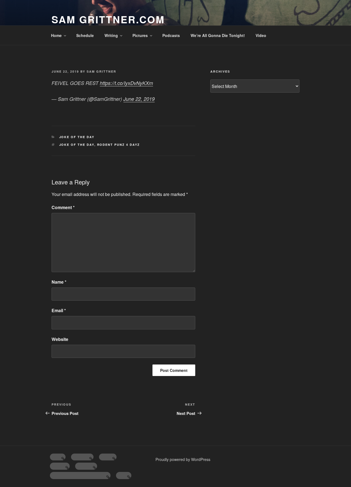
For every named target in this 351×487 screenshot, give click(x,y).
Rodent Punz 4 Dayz (118, 145)
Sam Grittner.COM (108, 19)
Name (59, 282)
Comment (63, 207)
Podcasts (171, 35)
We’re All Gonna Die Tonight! (218, 35)
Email (59, 310)
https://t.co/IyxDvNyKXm (126, 82)
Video (261, 35)
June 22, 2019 (139, 98)
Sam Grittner (101, 71)
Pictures (140, 35)
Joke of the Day (77, 137)
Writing (111, 35)
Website (60, 339)
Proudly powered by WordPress (182, 459)
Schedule (85, 35)
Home (56, 35)
